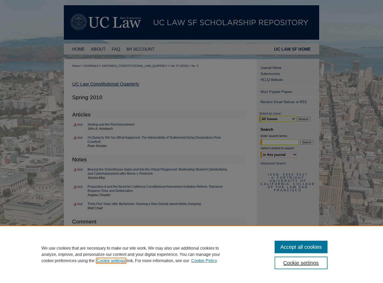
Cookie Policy (204, 260)
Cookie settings (111, 260)
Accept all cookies (301, 247)
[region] (191, 254)
